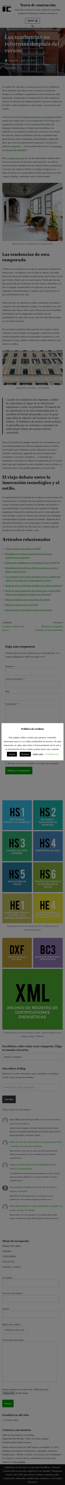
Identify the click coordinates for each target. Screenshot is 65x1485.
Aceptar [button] (12, 754)
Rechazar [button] (25, 754)
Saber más (38, 754)
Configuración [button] (52, 754)
